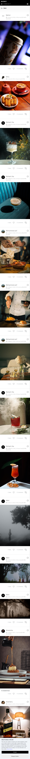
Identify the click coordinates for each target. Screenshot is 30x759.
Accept (15, 752)
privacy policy (9, 749)
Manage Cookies (14, 756)
